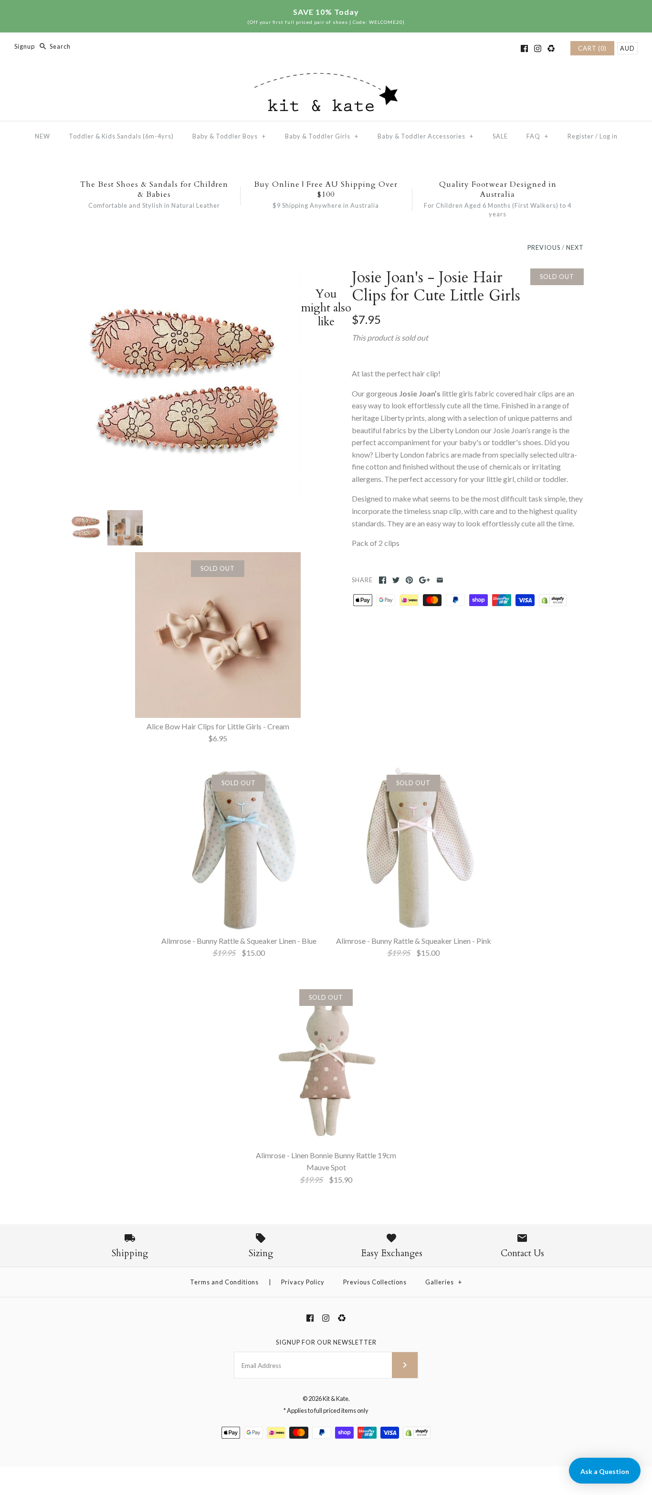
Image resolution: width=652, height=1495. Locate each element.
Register (581, 136)
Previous (543, 247)
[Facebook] (524, 48)
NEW (42, 136)
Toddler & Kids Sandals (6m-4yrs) (121, 136)
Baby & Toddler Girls (321, 136)
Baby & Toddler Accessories (425, 136)
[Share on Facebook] (382, 580)
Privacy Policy (303, 1282)
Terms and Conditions (224, 1282)
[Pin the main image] (409, 580)
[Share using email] (439, 580)
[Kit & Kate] (326, 79)
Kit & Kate (335, 1398)
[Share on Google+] (424, 580)
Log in (608, 136)
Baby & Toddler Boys (229, 136)
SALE (500, 136)
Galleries (443, 1282)
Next (575, 247)
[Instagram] (537, 48)
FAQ (537, 136)
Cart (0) (592, 48)
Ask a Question (604, 1471)
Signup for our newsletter (326, 1342)
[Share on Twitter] (396, 580)
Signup (24, 46)
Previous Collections (375, 1282)
